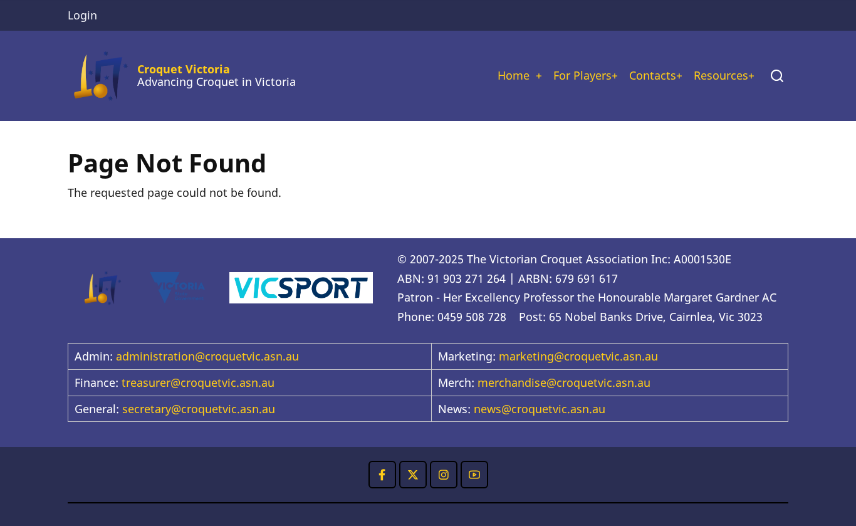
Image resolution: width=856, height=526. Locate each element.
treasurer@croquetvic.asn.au (198, 382)
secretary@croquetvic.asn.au (198, 408)
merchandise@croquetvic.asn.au (564, 382)
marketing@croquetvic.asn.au (578, 356)
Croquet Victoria (183, 68)
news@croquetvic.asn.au (539, 408)
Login (82, 15)
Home (514, 75)
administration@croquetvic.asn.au (207, 356)
